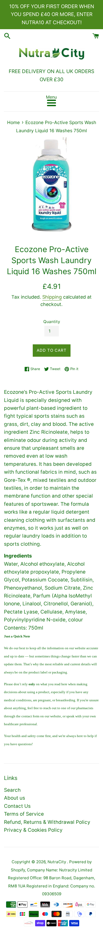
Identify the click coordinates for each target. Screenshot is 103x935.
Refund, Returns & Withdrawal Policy (47, 822)
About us (14, 798)
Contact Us (17, 806)
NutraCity (57, 861)
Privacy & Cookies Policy (33, 830)
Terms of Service (24, 814)
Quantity (51, 321)
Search (12, 790)
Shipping (52, 297)
